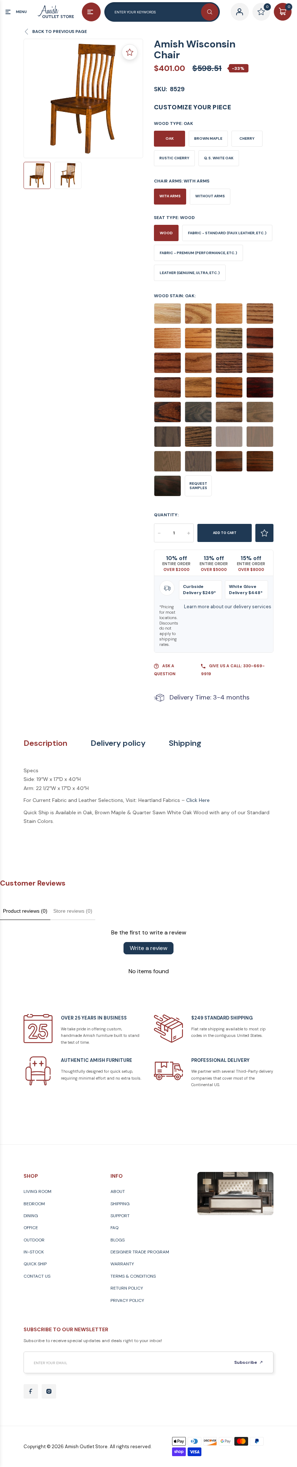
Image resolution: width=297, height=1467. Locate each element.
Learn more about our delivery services (227, 607)
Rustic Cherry (174, 158)
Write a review (148, 948)
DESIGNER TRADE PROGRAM (139, 1252)
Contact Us (37, 1276)
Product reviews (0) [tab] (25, 911)
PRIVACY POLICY (127, 1300)
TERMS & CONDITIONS (133, 1276)
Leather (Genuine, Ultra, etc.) (190, 272)
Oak (170, 138)
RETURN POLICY (126, 1288)
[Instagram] (49, 1391)
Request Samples (198, 485)
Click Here (198, 800)
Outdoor (34, 1240)
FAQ (114, 1228)
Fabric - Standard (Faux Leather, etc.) (227, 233)
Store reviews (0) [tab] (72, 911)
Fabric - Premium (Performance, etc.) (198, 253)
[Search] (209, 12)
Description (45, 743)
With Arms (170, 196)
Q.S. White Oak (219, 158)
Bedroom (34, 1204)
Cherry (247, 138)
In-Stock (34, 1252)
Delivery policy (118, 743)
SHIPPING (120, 1204)
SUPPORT (120, 1216)
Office (31, 1228)
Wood (166, 233)
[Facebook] (31, 1391)
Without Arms (210, 196)
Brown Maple (208, 138)
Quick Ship (35, 1264)
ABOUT (117, 1191)
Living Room (37, 1191)
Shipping (185, 743)
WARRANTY (122, 1264)
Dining (31, 1216)
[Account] (239, 12)
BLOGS (117, 1240)
